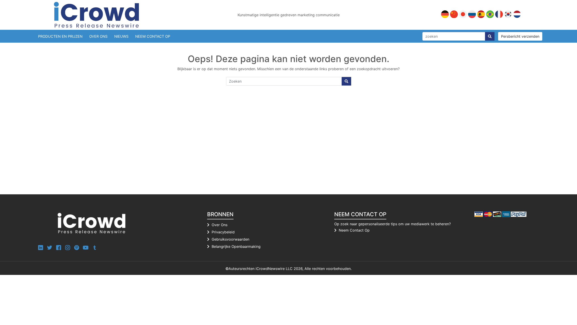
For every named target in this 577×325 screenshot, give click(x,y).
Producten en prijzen (60, 36)
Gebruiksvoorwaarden (230, 239)
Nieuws (121, 36)
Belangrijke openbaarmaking (236, 246)
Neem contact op (152, 36)
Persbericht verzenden (520, 36)
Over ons (219, 225)
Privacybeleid (223, 232)
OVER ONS (98, 36)
